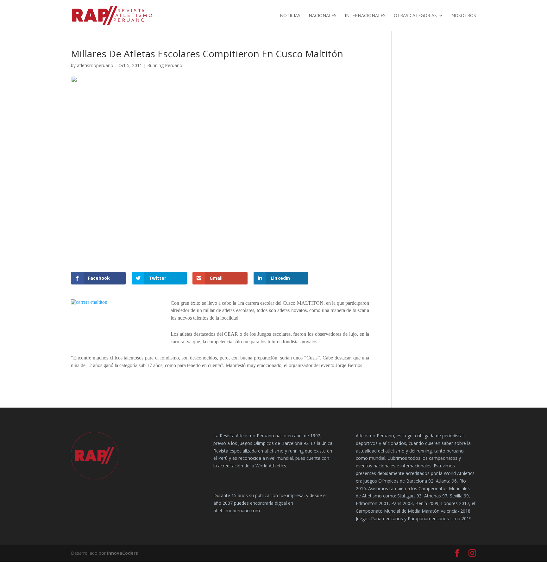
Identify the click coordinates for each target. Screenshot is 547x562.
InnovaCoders (122, 553)
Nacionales (322, 15)
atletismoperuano (95, 65)
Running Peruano (164, 65)
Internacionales (365, 15)
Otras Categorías (415, 15)
